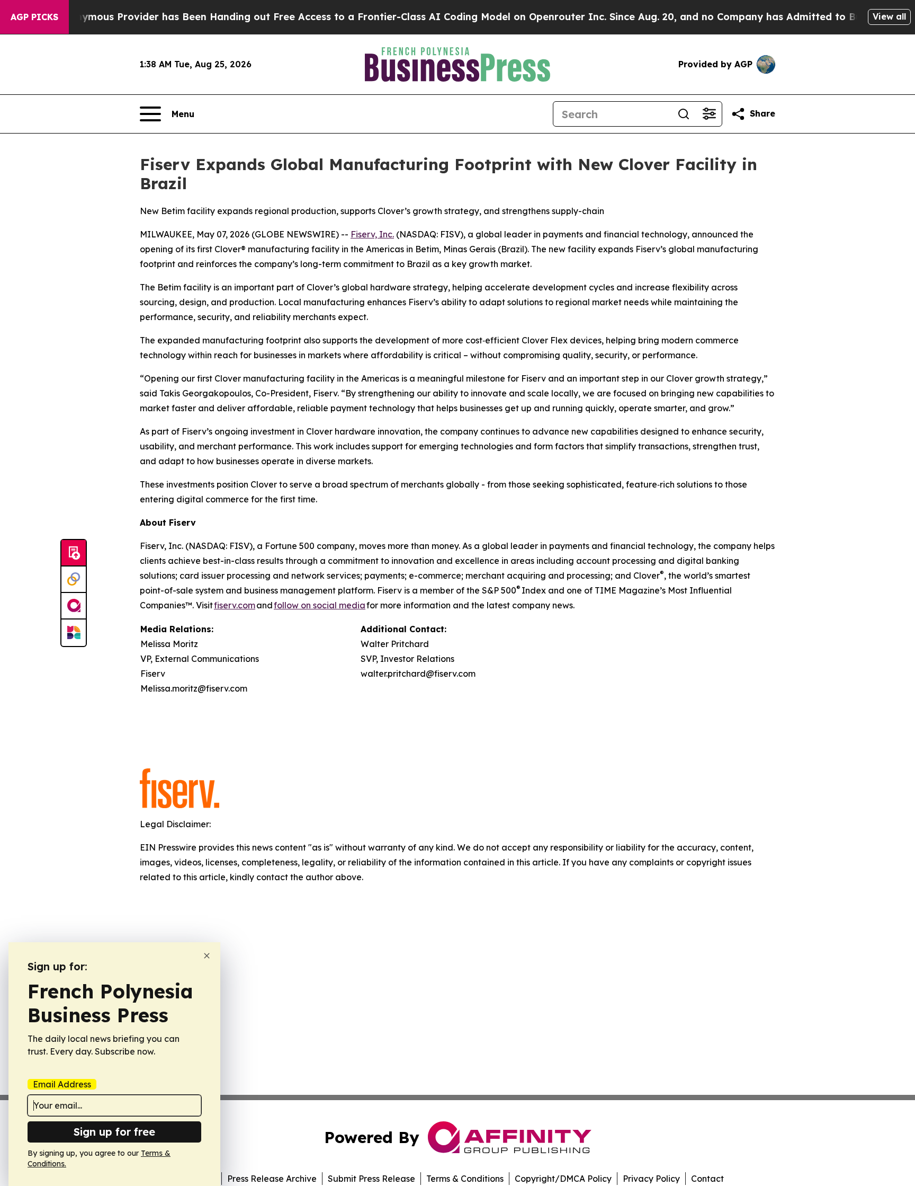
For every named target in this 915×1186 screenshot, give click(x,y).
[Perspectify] (73, 580)
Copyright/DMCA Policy (563, 1178)
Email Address (62, 1084)
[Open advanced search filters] (709, 114)
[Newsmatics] (73, 632)
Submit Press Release (371, 1178)
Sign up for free (114, 1131)
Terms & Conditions (465, 1178)
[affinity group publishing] (73, 606)
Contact (707, 1178)
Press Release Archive (272, 1178)
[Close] (207, 956)
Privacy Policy (651, 1178)
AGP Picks (34, 17)
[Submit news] (73, 553)
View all (889, 16)
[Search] (683, 114)
